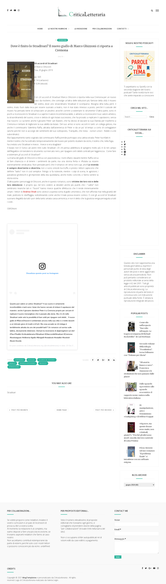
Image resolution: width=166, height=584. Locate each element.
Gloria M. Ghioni (47, 360)
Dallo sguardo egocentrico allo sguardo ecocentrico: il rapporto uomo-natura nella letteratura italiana (139, 391)
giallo (31, 360)
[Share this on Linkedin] (114, 360)
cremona (62, 40)
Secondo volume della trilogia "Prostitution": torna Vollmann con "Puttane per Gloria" (139, 349)
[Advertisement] (139, 204)
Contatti (122, 28)
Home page (62, 410)
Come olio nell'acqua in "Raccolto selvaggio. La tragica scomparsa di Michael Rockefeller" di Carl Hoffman (137, 329)
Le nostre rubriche (57, 28)
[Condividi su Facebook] (93, 360)
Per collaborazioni (102, 28)
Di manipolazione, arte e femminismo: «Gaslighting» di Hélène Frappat (138, 411)
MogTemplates (29, 577)
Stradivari (14, 367)
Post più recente (20, 410)
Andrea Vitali (29, 191)
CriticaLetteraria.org (35, 346)
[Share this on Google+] (103, 360)
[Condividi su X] (98, 360)
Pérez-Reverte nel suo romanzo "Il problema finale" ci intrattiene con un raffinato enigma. (139, 455)
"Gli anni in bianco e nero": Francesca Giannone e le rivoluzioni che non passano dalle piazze (139, 369)
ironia (12, 363)
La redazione (80, 28)
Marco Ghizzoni (27, 363)
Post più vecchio (104, 410)
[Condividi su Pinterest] (109, 360)
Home (40, 28)
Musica (43, 363)
